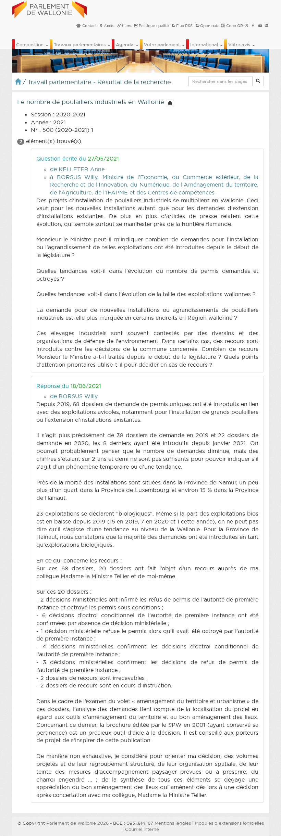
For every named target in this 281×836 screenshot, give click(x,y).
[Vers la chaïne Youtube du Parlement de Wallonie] (260, 26)
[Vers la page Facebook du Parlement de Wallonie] (253, 26)
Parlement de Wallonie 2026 (77, 823)
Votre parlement (162, 44)
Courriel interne (142, 829)
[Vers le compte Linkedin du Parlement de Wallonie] (266, 26)
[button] (258, 81)
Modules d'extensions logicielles (229, 823)
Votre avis (240, 44)
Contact (89, 25)
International (204, 44)
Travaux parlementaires (80, 44)
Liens (126, 25)
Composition (30, 44)
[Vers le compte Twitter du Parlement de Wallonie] (246, 26)
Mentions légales (173, 823)
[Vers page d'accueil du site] (49, 8)
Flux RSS (184, 25)
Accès (109, 25)
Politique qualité (153, 25)
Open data (209, 25)
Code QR (234, 25)
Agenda (125, 44)
